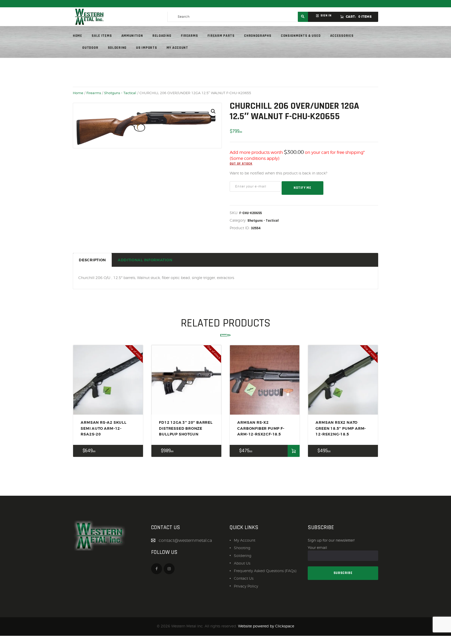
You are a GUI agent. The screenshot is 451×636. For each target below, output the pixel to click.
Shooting (242, 548)
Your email (317, 547)
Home (78, 93)
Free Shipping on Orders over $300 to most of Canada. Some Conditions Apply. (225, 4)
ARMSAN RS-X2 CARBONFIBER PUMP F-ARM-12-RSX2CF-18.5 (260, 428)
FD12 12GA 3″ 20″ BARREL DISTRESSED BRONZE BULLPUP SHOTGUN (185, 428)
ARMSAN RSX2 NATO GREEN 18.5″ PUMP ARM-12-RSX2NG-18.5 (341, 428)
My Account (244, 540)
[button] (213, 111)
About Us (242, 563)
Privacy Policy (246, 586)
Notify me (302, 187)
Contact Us (243, 578)
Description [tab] (92, 260)
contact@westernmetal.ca (185, 540)
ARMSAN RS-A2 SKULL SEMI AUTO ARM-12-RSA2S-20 (103, 428)
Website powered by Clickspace (266, 626)
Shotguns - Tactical (120, 93)
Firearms (93, 93)
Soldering (242, 555)
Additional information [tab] (145, 260)
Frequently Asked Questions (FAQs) (265, 570)
